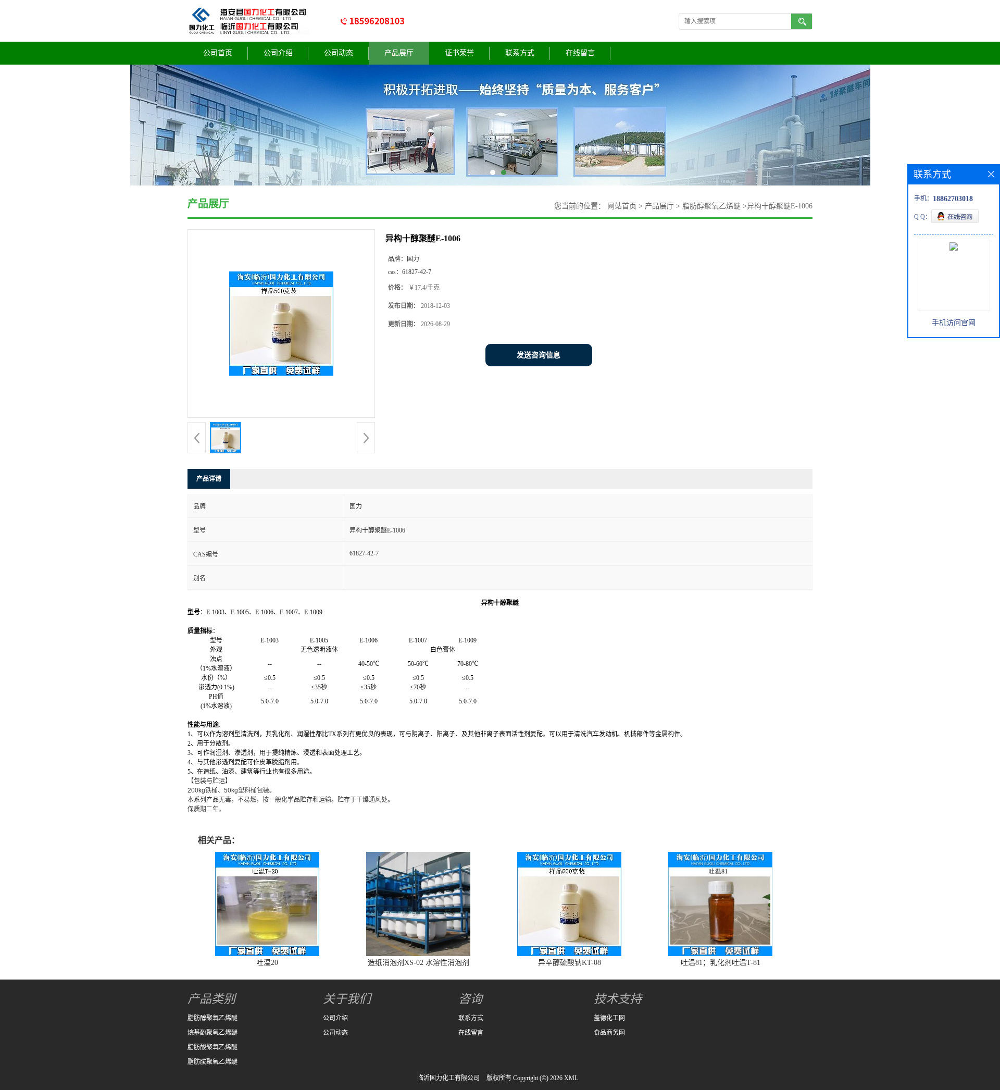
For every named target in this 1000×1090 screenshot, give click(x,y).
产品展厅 (399, 53)
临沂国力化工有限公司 (448, 1078)
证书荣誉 (459, 53)
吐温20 (267, 963)
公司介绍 (278, 53)
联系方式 (519, 53)
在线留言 (580, 53)
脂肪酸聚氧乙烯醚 (213, 1047)
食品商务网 (609, 1032)
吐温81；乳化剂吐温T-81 (720, 963)
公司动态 (338, 53)
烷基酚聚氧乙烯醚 (213, 1032)
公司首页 (217, 53)
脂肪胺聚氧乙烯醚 (213, 1062)
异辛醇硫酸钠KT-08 (569, 963)
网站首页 (621, 206)
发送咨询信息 (538, 355)
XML (571, 1078)
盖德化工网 (609, 1018)
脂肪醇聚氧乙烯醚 (710, 206)
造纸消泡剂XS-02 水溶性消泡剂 (418, 963)
